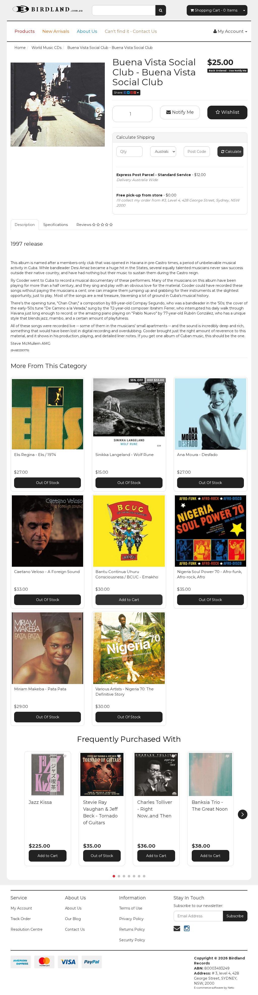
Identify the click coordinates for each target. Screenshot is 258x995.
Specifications (55, 224)
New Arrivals (55, 31)
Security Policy (132, 940)
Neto (231, 987)
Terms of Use (130, 908)
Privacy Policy (131, 919)
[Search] (160, 10)
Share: (119, 92)
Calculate (232, 151)
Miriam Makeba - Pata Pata (40, 689)
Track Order (21, 919)
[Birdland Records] (47, 7)
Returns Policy (132, 929)
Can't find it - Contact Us (131, 31)
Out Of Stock (47, 482)
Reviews (84, 224)
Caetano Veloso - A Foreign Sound (47, 571)
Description (25, 224)
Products (25, 31)
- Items (216, 10)
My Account (21, 908)
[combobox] (123, 10)
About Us (87, 31)
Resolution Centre (27, 929)
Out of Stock (102, 856)
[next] (242, 814)
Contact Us (75, 929)
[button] (64, 756)
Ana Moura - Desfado (197, 454)
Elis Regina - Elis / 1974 (35, 454)
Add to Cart (129, 600)
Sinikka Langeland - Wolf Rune (124, 454)
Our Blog (73, 919)
